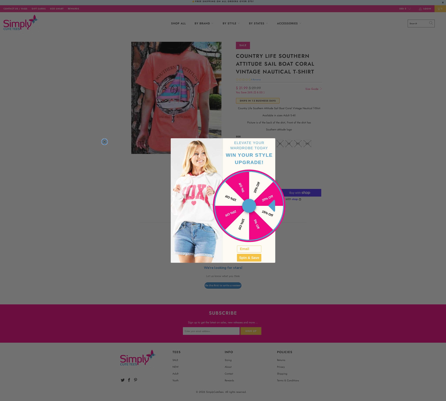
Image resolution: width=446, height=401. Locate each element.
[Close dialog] (104, 142)
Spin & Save (249, 258)
